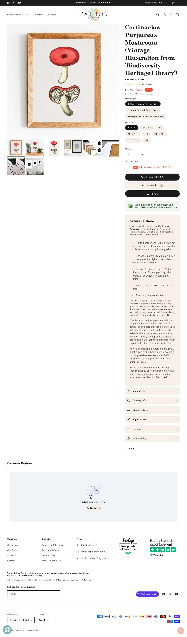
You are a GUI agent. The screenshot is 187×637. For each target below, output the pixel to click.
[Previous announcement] (60, 3)
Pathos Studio (134, 79)
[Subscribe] (56, 593)
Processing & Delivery (52, 544)
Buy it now (152, 193)
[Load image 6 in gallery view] (111, 148)
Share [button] (131, 448)
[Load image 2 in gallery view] (35, 148)
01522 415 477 (88, 545)
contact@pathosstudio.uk (93, 551)
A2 (146, 140)
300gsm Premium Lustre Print (143, 103)
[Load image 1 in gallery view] (16, 148)
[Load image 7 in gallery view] (16, 167)
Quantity (128, 148)
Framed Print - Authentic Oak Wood (146, 116)
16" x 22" (133, 140)
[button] (14, 15)
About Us (11, 555)
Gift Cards (12, 550)
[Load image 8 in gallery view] (35, 167)
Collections (12, 544)
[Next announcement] (127, 3)
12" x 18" (160, 133)
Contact (10, 560)
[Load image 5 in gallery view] (92, 148)
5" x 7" (131, 127)
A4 (160, 127)
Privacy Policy (48, 555)
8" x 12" (147, 127)
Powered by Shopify (33, 630)
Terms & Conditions (51, 560)
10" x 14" (133, 133)
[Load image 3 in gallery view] (54, 148)
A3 (146, 133)
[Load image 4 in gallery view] (73, 148)
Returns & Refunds (50, 550)
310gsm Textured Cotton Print (143, 110)
